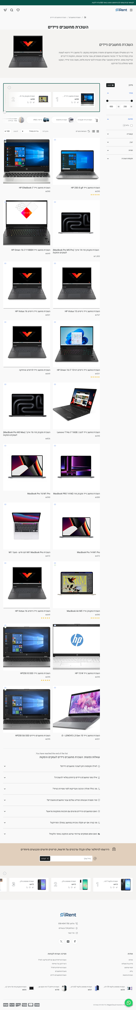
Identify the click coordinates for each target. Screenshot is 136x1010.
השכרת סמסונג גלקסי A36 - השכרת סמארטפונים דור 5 (26, 881)
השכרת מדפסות (61, 120)
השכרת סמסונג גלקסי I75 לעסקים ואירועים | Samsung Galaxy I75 (113, 987)
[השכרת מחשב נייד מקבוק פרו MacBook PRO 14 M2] (76, 467)
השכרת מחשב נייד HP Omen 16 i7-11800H (30, 250)
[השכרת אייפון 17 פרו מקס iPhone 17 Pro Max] (64, 988)
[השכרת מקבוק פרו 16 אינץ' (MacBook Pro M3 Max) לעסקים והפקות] (26, 406)
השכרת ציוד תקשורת (85, 120)
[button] (78, 102)
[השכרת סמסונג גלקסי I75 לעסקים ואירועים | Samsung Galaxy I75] (130, 988)
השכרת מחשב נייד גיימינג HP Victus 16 (32, 311)
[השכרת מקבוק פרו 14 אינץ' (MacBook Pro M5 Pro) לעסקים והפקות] (76, 223)
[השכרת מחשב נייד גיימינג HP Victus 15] (76, 285)
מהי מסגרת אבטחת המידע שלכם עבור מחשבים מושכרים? (72, 800)
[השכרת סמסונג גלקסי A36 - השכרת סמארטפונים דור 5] (42, 885)
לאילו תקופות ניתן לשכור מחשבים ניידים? (78, 766)
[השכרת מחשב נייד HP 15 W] (76, 647)
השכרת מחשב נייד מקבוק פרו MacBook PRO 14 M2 (76, 493)
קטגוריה (130, 134)
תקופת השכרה (127, 158)
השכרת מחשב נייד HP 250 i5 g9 (85, 187)
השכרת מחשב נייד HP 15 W (87, 673)
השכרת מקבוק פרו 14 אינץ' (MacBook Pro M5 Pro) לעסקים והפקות (76, 251)
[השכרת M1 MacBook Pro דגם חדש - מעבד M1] (26, 526)
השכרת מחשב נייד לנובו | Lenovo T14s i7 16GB (78, 432)
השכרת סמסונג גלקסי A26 (68, 881)
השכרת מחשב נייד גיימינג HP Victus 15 (82, 311)
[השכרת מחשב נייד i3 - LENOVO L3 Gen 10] (76, 709)
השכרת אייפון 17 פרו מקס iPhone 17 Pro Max (48, 987)
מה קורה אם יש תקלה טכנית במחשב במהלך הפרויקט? (73, 822)
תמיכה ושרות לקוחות (57, 953)
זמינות (130, 119)
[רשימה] (93, 131)
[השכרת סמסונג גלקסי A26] (84, 885)
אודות (130, 953)
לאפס (110, 85)
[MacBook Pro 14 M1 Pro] (76, 526)
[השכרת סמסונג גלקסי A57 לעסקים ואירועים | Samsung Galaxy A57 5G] (97, 988)
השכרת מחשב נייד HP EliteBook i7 (70, 96)
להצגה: (15, 131)
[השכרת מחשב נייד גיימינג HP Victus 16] (26, 285)
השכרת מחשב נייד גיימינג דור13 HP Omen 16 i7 (78, 370)
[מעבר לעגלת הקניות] (5, 10)
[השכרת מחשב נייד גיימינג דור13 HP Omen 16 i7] (76, 343)
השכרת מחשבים (75, 17)
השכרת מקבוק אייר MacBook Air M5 (26, 96)
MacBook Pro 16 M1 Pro (38, 493)
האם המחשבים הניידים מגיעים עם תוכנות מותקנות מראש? (71, 811)
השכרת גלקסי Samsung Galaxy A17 (110, 881)
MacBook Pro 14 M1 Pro (88, 552)
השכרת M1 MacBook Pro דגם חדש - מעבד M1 (29, 552)
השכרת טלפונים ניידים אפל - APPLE (9, 120)
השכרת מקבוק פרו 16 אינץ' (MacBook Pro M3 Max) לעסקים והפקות (26, 434)
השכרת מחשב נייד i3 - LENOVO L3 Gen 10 (80, 735)
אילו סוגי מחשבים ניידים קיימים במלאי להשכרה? (75, 777)
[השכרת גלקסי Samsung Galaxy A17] (126, 885)
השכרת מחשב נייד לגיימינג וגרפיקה (34, 370)
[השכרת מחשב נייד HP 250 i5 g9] (76, 161)
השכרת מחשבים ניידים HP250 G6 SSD (32, 735)
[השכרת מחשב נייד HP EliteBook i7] (87, 99)
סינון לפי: (45, 131)
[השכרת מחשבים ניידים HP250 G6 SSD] (26, 709)
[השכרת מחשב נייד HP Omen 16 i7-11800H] (26, 223)
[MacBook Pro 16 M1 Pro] (26, 467)
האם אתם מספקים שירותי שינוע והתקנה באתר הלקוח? (73, 834)
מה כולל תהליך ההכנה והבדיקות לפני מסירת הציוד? (75, 788)
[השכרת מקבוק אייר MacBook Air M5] (43, 99)
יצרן (131, 142)
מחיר (131, 93)
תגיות (131, 150)
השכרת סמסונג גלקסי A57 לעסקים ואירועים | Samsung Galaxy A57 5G (81, 987)
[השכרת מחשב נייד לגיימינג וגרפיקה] (26, 343)
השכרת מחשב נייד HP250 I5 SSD (35, 673)
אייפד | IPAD (37, 120)
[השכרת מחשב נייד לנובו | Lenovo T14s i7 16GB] (76, 406)
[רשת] (98, 131)
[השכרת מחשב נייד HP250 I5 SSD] (26, 647)
